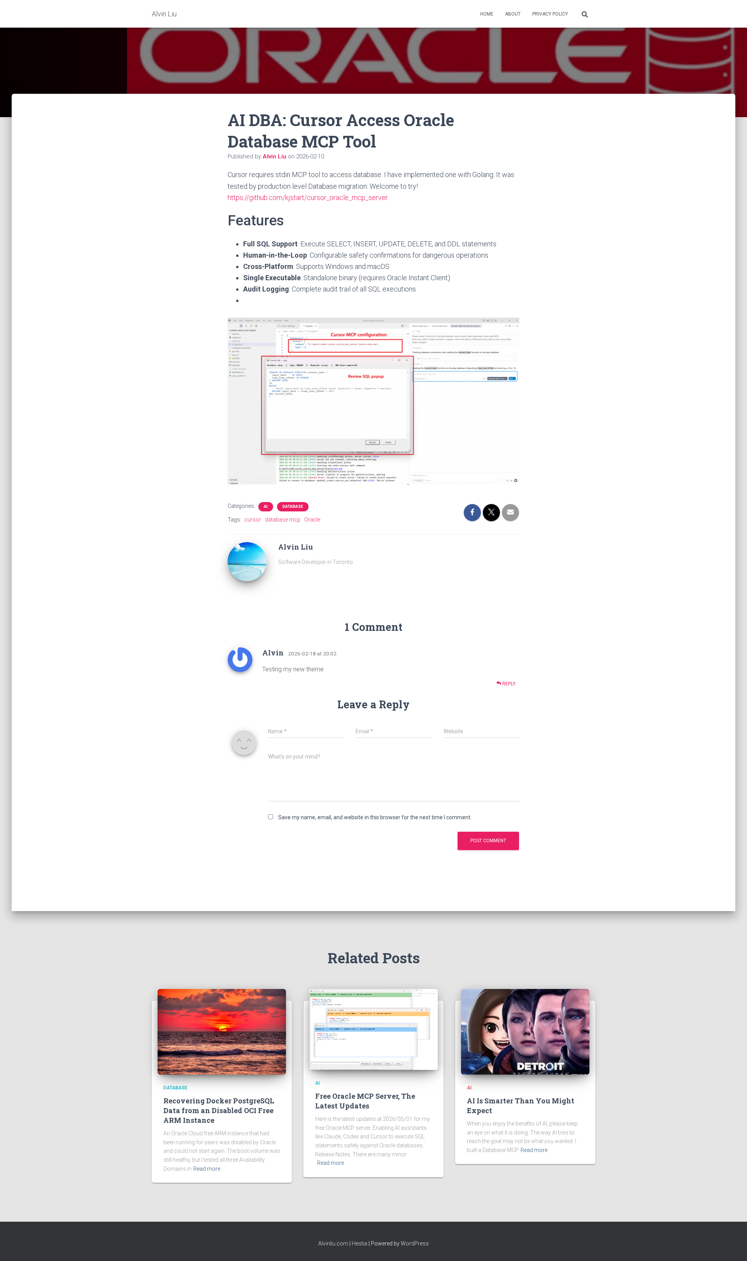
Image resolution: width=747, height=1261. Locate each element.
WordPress (415, 1243)
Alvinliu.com (333, 1243)
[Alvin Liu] (247, 561)
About (513, 14)
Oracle (312, 519)
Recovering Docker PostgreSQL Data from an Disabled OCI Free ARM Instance (218, 1110)
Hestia (359, 1243)
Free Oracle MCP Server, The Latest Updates (365, 1100)
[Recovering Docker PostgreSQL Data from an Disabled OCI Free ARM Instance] (222, 1031)
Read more (206, 1169)
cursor (252, 519)
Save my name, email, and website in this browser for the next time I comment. (375, 817)
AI (266, 506)
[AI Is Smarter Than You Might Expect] (525, 1031)
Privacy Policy (550, 14)
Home (486, 14)
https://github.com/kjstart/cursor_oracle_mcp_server (308, 197)
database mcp (282, 519)
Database (292, 506)
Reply (508, 684)
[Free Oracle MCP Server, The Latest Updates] (373, 1029)
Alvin (273, 652)
